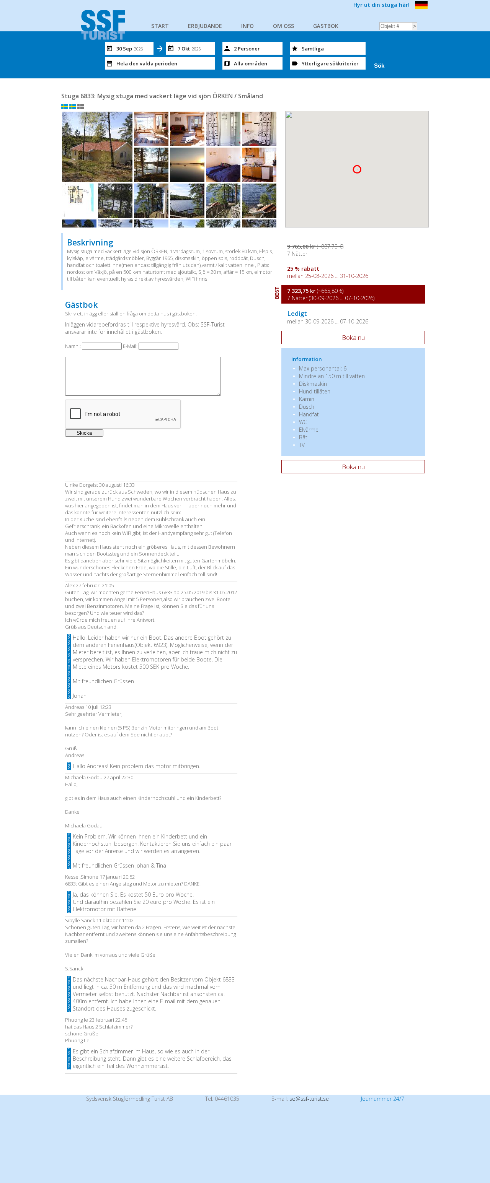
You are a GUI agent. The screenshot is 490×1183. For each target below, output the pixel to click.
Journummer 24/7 (382, 1098)
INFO (247, 25)
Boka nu (353, 337)
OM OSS (283, 25)
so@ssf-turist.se (309, 1098)
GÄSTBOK (325, 25)
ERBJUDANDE (205, 25)
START (160, 25)
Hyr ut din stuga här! (381, 4)
